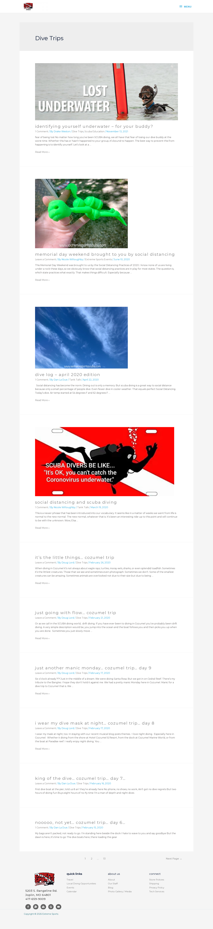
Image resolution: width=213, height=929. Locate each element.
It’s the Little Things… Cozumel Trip (74, 557)
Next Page (174, 858)
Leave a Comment (45, 259)
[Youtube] (58, 907)
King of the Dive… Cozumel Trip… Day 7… (80, 778)
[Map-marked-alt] (43, 907)
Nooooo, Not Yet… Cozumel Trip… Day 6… (80, 822)
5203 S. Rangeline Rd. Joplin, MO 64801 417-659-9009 (41, 895)
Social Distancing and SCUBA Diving (76, 502)
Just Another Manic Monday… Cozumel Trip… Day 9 (93, 667)
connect (155, 874)
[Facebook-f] (28, 907)
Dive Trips (77, 131)
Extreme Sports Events (98, 259)
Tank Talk (75, 379)
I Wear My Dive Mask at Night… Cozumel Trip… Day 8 (95, 723)
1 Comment (41, 131)
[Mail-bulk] (36, 907)
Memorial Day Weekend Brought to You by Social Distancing (105, 254)
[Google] (51, 907)
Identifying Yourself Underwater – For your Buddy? (94, 126)
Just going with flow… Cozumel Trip (75, 612)
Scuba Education (94, 131)
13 (104, 858)
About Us (114, 874)
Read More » (42, 152)
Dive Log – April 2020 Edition (67, 374)
